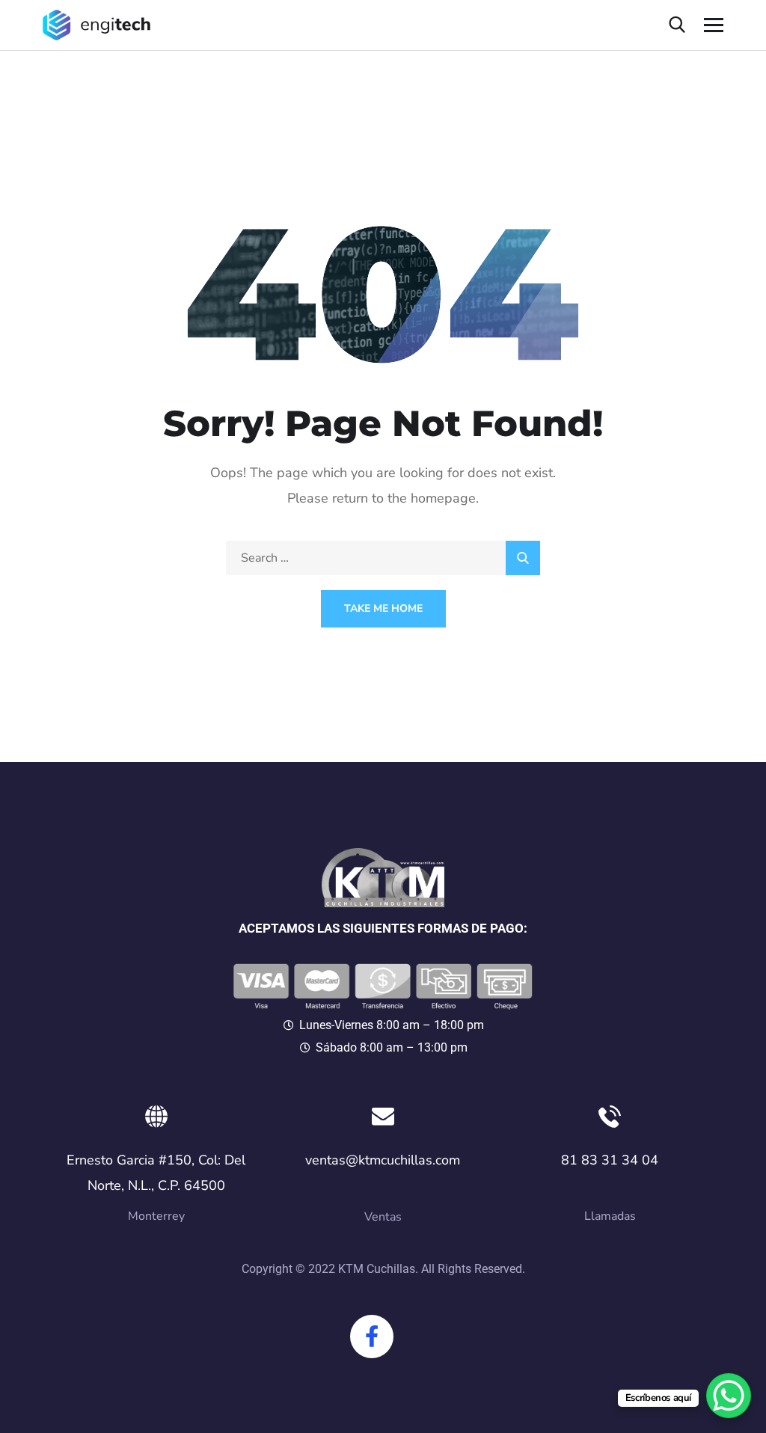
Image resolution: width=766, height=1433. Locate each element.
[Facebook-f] (371, 1336)
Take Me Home (383, 608)
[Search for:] (383, 558)
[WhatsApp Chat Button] (728, 1395)
